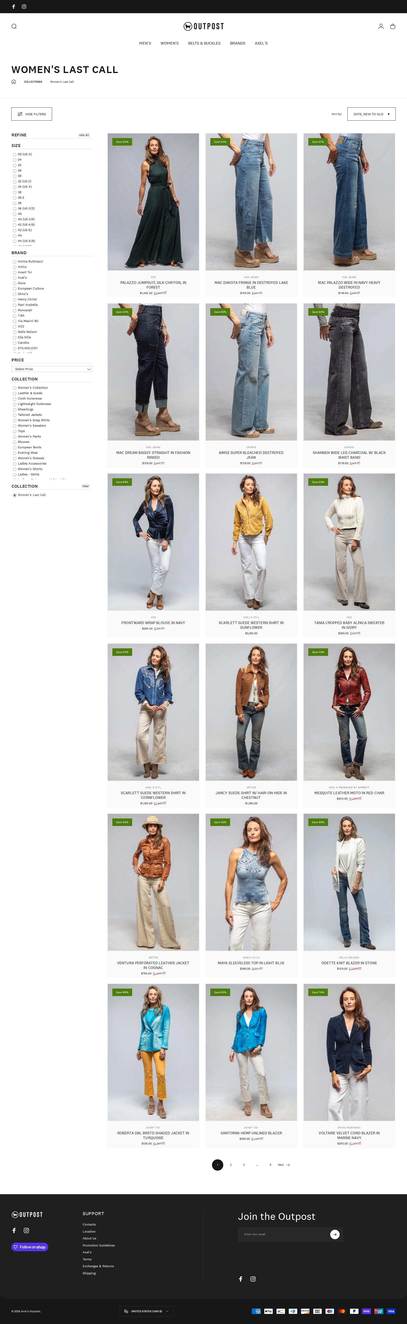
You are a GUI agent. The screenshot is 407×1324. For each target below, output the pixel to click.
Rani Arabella (27, 304)
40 (19, 214)
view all (84, 135)
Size (16, 145)
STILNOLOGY (27, 348)
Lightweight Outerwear (34, 404)
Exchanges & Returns (98, 1266)
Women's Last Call (31, 495)
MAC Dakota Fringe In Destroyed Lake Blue (251, 285)
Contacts (89, 1224)
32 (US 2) (24, 181)
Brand (19, 253)
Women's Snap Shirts (33, 420)
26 (19, 170)
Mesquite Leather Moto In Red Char (349, 792)
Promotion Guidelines (99, 1245)
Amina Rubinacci (30, 261)
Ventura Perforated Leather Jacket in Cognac (153, 965)
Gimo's (22, 294)
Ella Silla (24, 337)
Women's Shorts (29, 469)
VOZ (20, 326)
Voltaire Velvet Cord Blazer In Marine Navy (349, 1135)
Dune (21, 283)
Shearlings (25, 409)
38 (19, 203)
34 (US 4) (24, 186)
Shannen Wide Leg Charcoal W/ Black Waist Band (349, 455)
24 (19, 159)
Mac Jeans (251, 277)
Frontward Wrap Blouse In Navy (153, 622)
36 (19, 192)
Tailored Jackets (29, 415)
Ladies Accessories (31, 463)
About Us (89, 1238)
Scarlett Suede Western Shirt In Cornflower (153, 795)
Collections (33, 82)
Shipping (89, 1273)
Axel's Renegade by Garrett (349, 787)
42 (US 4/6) (26, 224)
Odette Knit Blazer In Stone (349, 962)
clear (85, 486)
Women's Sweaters (31, 425)
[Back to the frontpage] (13, 81)
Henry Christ (27, 299)
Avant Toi (24, 272)
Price (18, 360)
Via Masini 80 (27, 321)
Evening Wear (27, 452)
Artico (22, 267)
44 (19, 235)
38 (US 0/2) (26, 208)
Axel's (22, 277)
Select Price (24, 369)
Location (89, 1232)
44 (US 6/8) (26, 241)
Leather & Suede (29, 393)
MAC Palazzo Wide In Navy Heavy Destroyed (349, 285)
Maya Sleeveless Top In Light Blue (251, 962)
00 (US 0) (24, 154)
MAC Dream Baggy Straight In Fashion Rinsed (153, 455)
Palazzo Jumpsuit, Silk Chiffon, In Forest (153, 285)
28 (19, 176)
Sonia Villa (251, 957)
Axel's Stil (251, 617)
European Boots (29, 447)
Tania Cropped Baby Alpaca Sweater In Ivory (349, 625)
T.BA (20, 315)
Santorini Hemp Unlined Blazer (251, 1133)
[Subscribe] (335, 1234)
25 (19, 165)
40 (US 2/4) (26, 219)
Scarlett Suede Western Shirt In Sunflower (251, 625)
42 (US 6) (24, 230)
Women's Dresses (30, 458)
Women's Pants (29, 436)
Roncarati (24, 310)
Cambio (23, 342)
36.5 (20, 197)
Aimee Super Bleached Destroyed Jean (251, 455)
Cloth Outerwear (29, 398)
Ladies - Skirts (28, 474)
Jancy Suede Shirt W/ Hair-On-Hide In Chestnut (251, 795)
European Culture (30, 288)
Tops (21, 431)
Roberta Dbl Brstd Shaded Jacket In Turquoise (153, 1135)
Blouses (23, 442)
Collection (25, 379)
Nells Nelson (27, 332)
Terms (87, 1259)
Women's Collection (32, 387)
